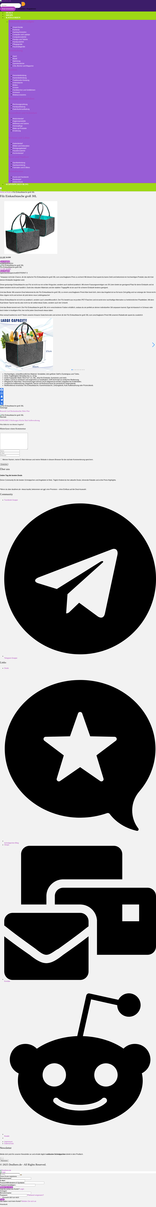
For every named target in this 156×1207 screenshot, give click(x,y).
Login (2, 1199)
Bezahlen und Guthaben (21, 98)
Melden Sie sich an (6, 1187)
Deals (8, 192)
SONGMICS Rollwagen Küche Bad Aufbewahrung (20, 420)
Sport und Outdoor (18, 156)
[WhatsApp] (78, 393)
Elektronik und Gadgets (21, 21)
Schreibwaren (15, 171)
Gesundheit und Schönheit (22, 112)
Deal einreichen (8, 9)
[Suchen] (23, 4)
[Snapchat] (78, 396)
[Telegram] (78, 400)
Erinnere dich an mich (10, 1197)
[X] (78, 403)
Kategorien (13, 17)
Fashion (12, 69)
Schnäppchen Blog (17, 184)
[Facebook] (78, 389)
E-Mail (2, 1180)
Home (2, 192)
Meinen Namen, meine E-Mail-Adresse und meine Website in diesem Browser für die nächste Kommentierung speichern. (48, 459)
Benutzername (5, 1178)
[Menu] (1, 188)
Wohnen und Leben (19, 137)
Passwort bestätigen (7, 1185)
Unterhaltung (15, 50)
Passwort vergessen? (35, 1195)
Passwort (12, 1183)
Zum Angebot (5, 261)
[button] (73, 369)
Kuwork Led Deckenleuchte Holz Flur (15, 411)
